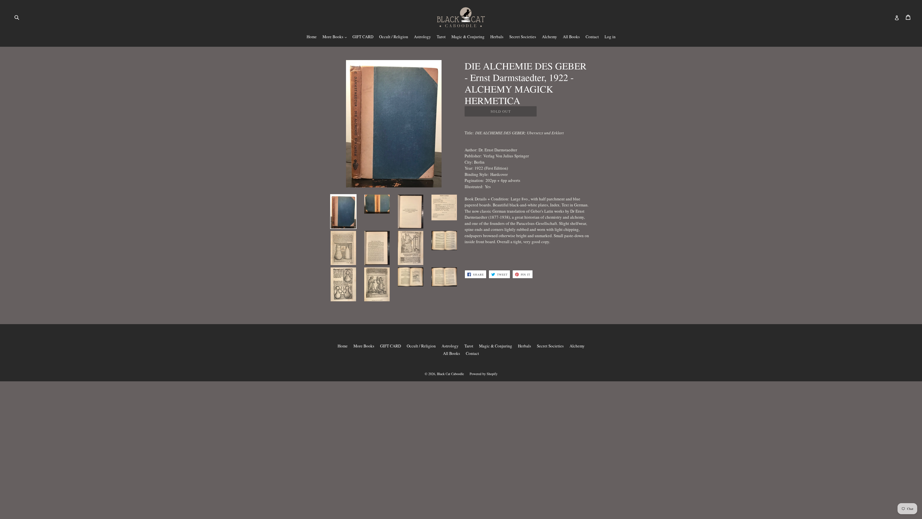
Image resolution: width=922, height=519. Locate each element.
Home (312, 36)
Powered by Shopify (483, 373)
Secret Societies (522, 36)
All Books (571, 36)
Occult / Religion (393, 36)
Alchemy (549, 36)
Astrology (422, 36)
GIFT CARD (362, 36)
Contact (592, 36)
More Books (333, 36)
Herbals (496, 36)
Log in (610, 36)
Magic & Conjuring (468, 36)
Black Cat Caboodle (450, 373)
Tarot (441, 36)
